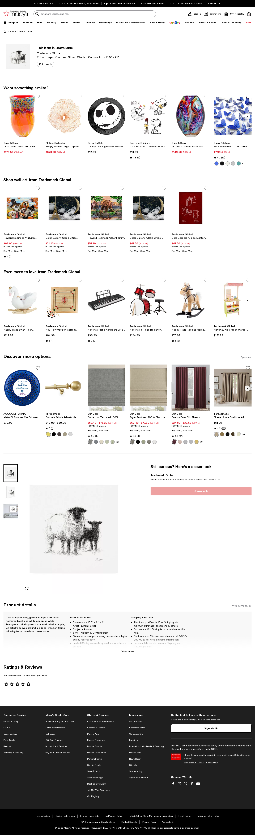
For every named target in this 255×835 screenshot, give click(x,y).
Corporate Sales (137, 727)
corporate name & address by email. (181, 828)
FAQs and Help (10, 721)
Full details (45, 64)
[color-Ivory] (239, 434)
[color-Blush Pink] (180, 442)
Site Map (133, 765)
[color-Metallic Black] (222, 163)
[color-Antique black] (54, 434)
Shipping (171, 643)
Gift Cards (50, 734)
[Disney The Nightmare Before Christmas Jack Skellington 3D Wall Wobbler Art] (106, 116)
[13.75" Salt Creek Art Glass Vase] (22, 116)
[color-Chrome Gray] (185, 442)
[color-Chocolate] (233, 434)
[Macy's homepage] (4, 31)
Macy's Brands (94, 746)
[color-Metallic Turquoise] (239, 163)
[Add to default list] (38, 96)
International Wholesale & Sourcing (146, 746)
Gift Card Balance (54, 740)
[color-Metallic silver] (233, 163)
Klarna (6, 727)
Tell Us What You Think (98, 790)
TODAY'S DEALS (43, 3)
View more (127, 651)
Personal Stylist (94, 759)
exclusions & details (167, 625)
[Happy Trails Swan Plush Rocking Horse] (22, 300)
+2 (117, 442)
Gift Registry (93, 796)
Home (13, 31)
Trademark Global (49, 53)
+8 (201, 442)
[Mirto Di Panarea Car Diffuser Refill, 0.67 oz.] (22, 388)
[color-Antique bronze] (59, 434)
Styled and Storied (138, 777)
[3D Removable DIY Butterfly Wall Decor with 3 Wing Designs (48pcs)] (233, 116)
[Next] (247, 116)
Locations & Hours (96, 727)
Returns (138, 646)
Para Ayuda (9, 740)
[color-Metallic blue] (216, 163)
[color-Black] (138, 442)
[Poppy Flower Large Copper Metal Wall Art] (64, 116)
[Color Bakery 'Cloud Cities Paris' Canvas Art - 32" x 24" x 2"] (64, 208)
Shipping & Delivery (13, 752)
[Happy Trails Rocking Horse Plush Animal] (190, 300)
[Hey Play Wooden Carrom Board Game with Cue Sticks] (64, 300)
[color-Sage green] (112, 442)
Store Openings (95, 777)
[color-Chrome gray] (191, 442)
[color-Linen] (101, 442)
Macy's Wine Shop (96, 752)
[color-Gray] (90, 442)
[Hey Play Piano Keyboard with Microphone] (106, 300)
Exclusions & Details (193, 763)
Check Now (212, 763)
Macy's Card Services (56, 746)
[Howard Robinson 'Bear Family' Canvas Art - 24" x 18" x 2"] (106, 208)
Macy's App (93, 734)
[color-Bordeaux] (174, 442)
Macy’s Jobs (135, 752)
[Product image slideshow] (73, 529)
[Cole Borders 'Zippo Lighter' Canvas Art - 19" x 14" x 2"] (190, 208)
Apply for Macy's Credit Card (59, 721)
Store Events (93, 771)
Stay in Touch (94, 765)
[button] (64, 529)
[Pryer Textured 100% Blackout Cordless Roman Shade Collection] (148, 388)
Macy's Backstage (96, 740)
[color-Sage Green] (107, 442)
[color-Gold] (196, 442)
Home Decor (25, 31)
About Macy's (135, 721)
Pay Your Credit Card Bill (57, 752)
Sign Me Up (211, 728)
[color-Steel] (132, 442)
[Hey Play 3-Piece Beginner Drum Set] (148, 300)
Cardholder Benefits (55, 727)
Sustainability (135, 771)
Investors (133, 740)
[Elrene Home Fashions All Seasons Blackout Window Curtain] (233, 388)
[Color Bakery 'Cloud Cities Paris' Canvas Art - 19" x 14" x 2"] (148, 208)
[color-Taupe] (216, 434)
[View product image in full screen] (27, 589)
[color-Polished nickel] (70, 434)
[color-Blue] (96, 442)
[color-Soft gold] (48, 434)
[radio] (216, 163)
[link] (22, 147)
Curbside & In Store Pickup (100, 721)
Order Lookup (10, 734)
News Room (135, 759)
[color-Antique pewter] (65, 434)
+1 (243, 163)
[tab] (10, 473)
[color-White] (154, 442)
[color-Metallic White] (228, 163)
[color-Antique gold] (222, 434)
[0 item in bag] (249, 13)
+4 (243, 434)
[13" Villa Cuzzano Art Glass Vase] (190, 116)
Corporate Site (136, 734)
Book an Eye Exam (96, 784)
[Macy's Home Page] (15, 13)
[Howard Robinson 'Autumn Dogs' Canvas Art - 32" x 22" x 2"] (22, 208)
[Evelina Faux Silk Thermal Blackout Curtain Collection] (190, 388)
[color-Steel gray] (149, 442)
